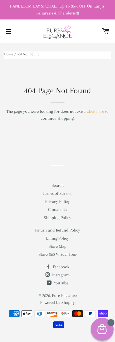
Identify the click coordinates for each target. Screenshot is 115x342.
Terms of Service (57, 193)
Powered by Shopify (57, 302)
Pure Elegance (64, 295)
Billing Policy (57, 238)
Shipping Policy (57, 217)
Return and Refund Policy (57, 230)
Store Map (57, 246)
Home (8, 54)
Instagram (60, 274)
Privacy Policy (57, 201)
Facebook (60, 266)
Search (58, 185)
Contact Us (57, 209)
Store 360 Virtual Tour (58, 254)
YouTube (60, 283)
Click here (95, 111)
